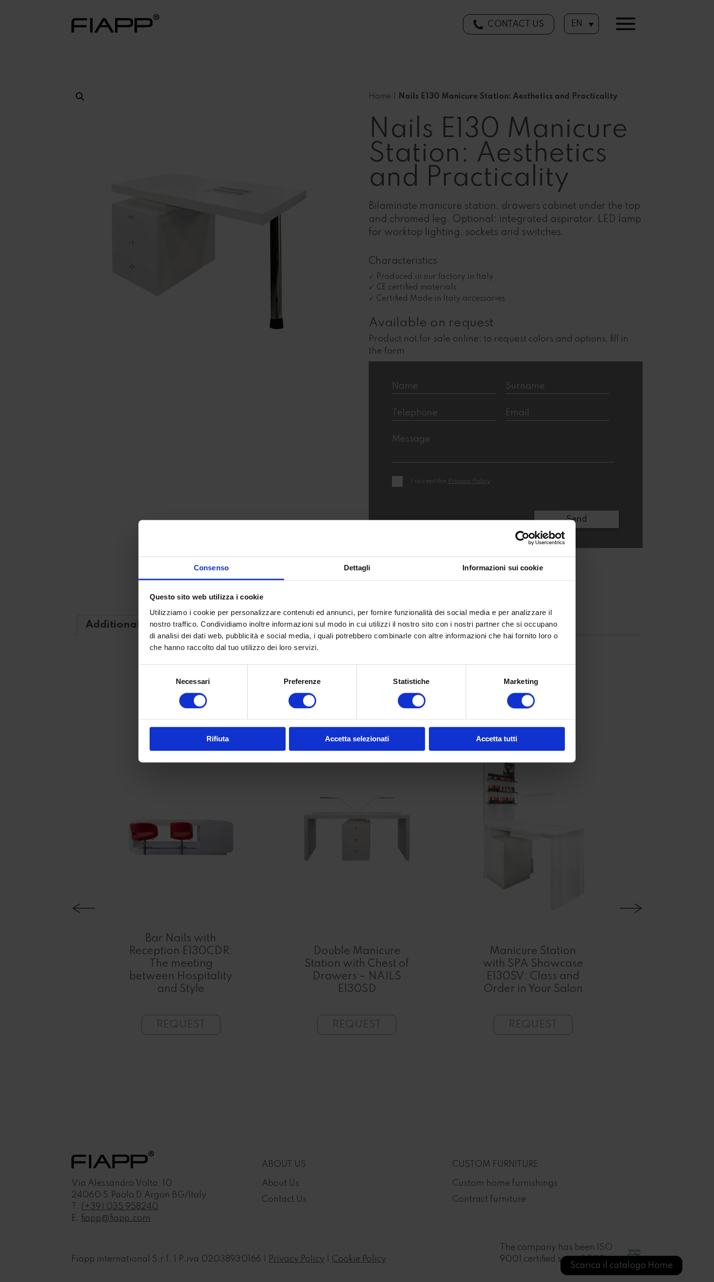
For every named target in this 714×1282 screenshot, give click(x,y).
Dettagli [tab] (357, 568)
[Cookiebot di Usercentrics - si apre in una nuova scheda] (522, 537)
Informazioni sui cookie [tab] (502, 568)
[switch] (302, 700)
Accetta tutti (496, 739)
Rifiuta (217, 739)
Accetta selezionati (357, 739)
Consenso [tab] (211, 568)
